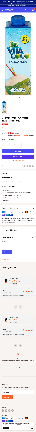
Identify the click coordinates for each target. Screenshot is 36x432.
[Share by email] (33, 166)
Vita (3, 127)
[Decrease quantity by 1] (9, 145)
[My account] (29, 10)
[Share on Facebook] (23, 166)
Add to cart (18, 151)
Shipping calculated (21, 135)
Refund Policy (6, 259)
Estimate (6, 251)
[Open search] (26, 10)
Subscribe (7, 397)
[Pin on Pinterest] (27, 166)
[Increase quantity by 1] (19, 145)
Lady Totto (6, 290)
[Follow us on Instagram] (9, 410)
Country (4, 233)
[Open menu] (2, 10)
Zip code (4, 241)
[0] (33, 10)
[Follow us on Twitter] (6, 410)
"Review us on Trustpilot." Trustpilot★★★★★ (18, 5)
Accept (5, 427)
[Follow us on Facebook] (3, 410)
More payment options (18, 160)
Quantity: (4, 145)
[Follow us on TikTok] (12, 410)
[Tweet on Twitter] (30, 166)
